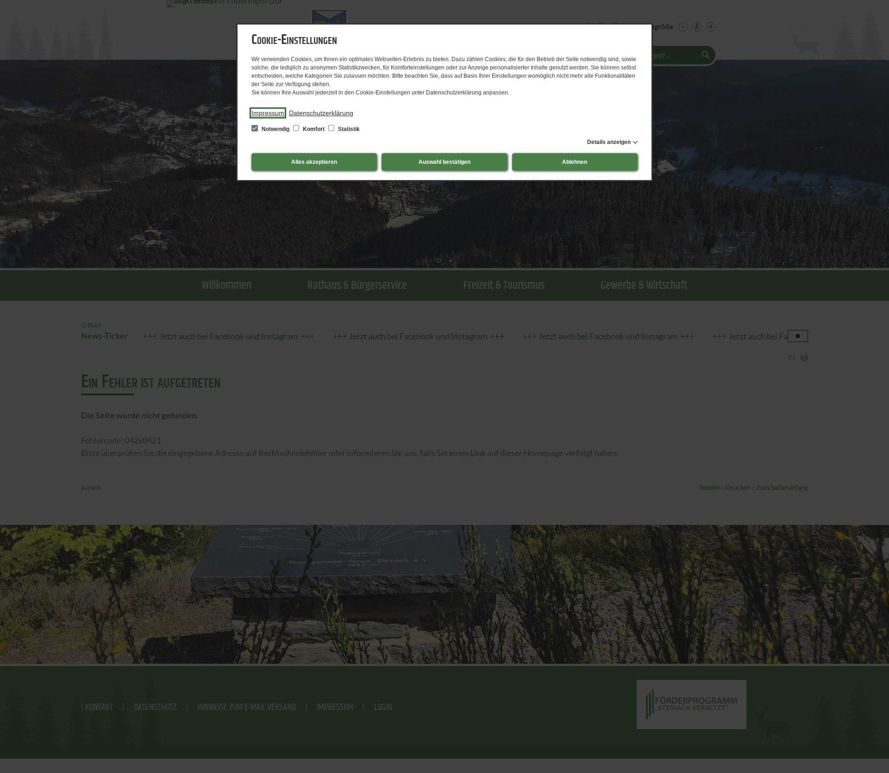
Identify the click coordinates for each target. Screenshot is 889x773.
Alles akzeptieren (314, 162)
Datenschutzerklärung (321, 113)
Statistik (348, 129)
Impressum (267, 113)
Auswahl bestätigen (444, 162)
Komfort (313, 129)
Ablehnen (574, 162)
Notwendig (275, 129)
